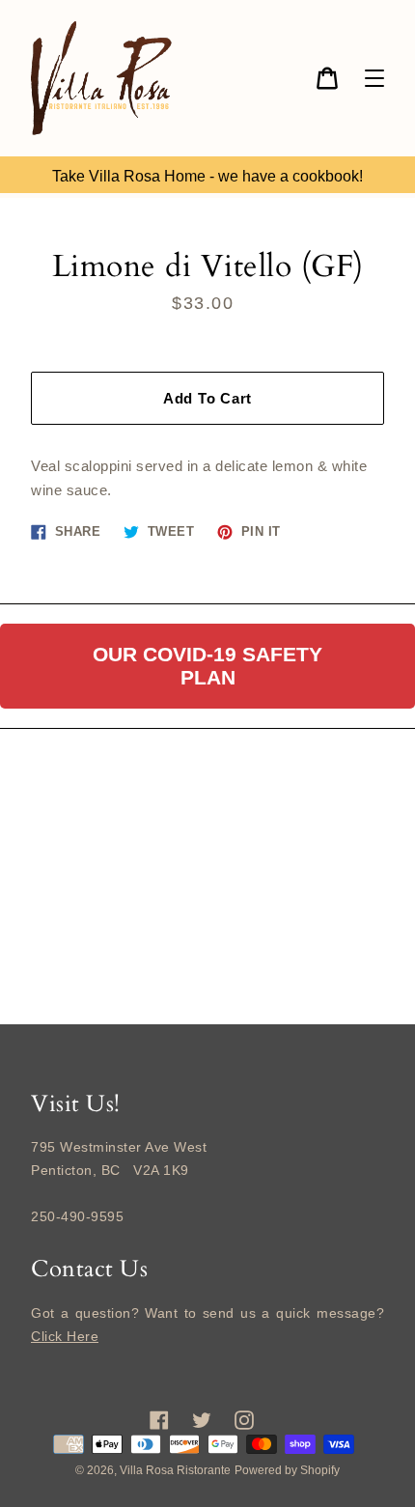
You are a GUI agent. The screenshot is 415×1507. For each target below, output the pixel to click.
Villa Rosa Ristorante (175, 1470)
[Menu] (374, 78)
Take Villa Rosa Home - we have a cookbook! (207, 176)
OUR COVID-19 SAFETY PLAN (207, 665)
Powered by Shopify (287, 1470)
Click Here (64, 1336)
